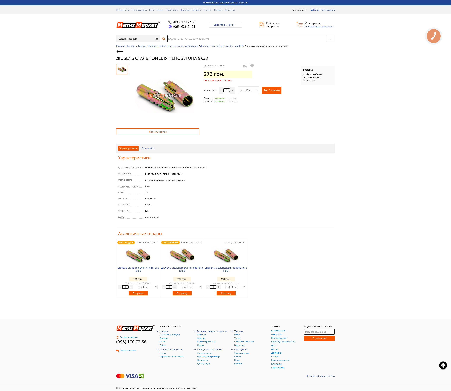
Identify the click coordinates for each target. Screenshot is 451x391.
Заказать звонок (129, 337)
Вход (316, 9)
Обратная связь (128, 350)
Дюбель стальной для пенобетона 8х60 (138, 269)
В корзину (274, 90)
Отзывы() (148, 148)
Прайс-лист (172, 9)
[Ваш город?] (306, 9)
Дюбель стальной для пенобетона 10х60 (182, 269)
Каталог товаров (127, 38)
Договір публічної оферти (320, 376)
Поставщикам (139, 9)
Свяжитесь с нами (224, 24)
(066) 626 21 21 (184, 26)
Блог (151, 9)
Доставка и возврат (190, 9)
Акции (160, 9)
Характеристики (128, 148)
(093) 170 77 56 (184, 22)
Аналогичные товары (140, 233)
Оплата (208, 9)
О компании (122, 9)
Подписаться (319, 338)
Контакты (230, 9)
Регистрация (328, 9)
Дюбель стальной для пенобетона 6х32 (226, 269)
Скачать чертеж (158, 131)
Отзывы (218, 9)
